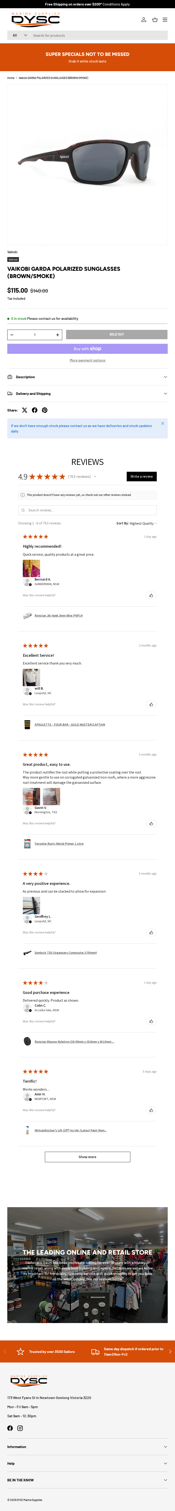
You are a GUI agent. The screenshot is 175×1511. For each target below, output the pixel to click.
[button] (155, 20)
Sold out (117, 334)
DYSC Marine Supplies (29, 1499)
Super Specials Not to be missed (87, 54)
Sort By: (122, 523)
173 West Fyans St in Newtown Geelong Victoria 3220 (49, 1397)
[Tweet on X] (25, 410)
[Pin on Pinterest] (45, 410)
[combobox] (87, 35)
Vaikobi (12, 252)
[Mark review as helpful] (151, 595)
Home (10, 77)
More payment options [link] (88, 360)
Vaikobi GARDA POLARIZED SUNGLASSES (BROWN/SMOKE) (53, 77)
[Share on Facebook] (35, 410)
